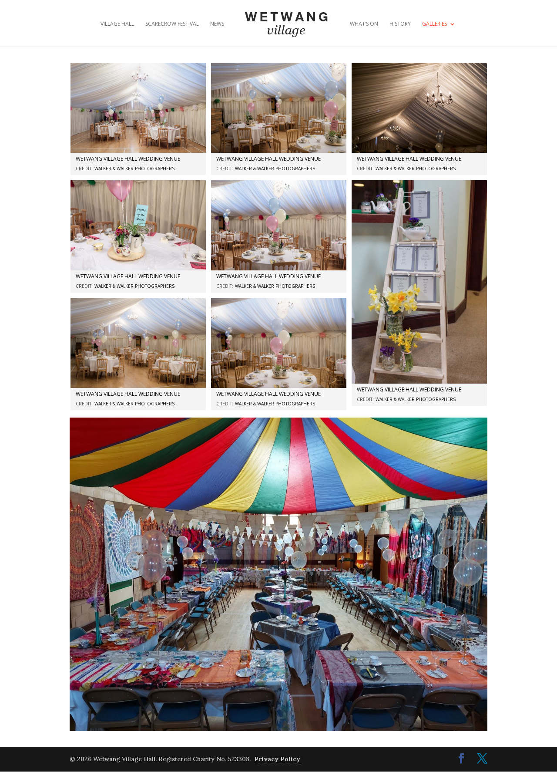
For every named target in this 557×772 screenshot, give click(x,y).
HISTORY (400, 24)
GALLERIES (434, 24)
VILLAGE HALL (117, 24)
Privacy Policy (277, 759)
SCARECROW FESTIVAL (172, 24)
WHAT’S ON (364, 24)
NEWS (217, 24)
